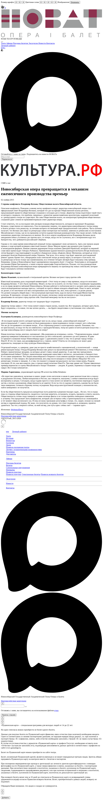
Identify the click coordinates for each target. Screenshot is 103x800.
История (9, 438)
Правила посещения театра (17, 447)
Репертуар (10, 440)
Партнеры (10, 452)
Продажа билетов (21, 43)
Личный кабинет (8, 45)
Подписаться (7, 159)
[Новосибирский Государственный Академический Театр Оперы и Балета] (51, 36)
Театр (3, 43)
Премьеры (10, 470)
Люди (8, 445)
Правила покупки (13, 472)
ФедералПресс (17, 410)
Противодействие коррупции (13, 416)
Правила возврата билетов (52, 474)
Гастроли (10, 443)
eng (7, 431)
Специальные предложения (18, 468)
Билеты (9, 465)
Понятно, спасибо (8, 715)
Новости (42, 43)
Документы (11, 454)
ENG (3, 48)
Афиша (9, 43)
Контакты (50, 43)
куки (56, 710)
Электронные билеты (31, 474)
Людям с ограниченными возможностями (24, 449)
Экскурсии (33, 43)
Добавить (5, 798)
